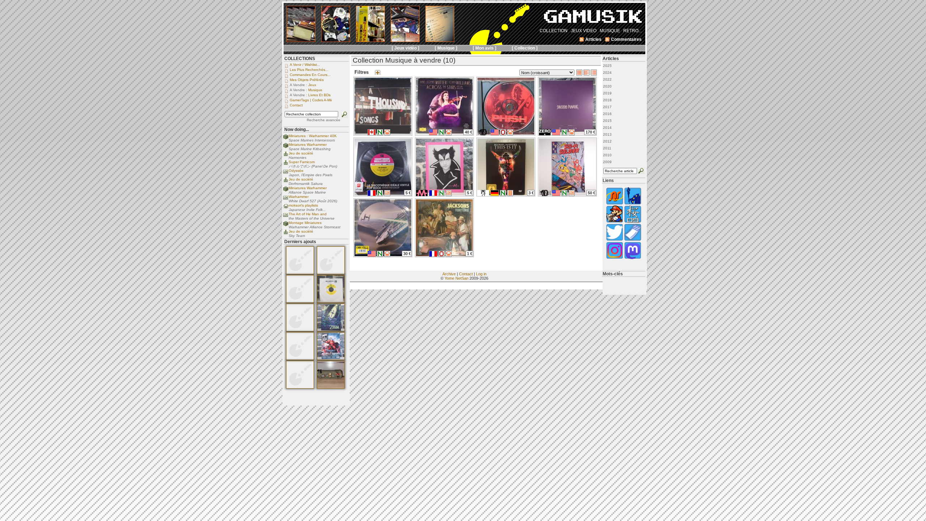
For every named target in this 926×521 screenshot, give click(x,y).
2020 (607, 86)
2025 (607, 66)
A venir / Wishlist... (305, 65)
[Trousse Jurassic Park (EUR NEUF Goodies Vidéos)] (331, 387)
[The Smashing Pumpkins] (545, 134)
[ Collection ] (525, 48)
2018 (607, 100)
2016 (607, 114)
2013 (607, 134)
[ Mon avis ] (484, 48)
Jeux (312, 85)
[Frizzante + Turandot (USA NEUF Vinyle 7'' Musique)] (331, 301)
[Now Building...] (286, 138)
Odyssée (296, 171)
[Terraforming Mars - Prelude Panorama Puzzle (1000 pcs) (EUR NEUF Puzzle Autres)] (300, 330)
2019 (607, 93)
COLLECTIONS (299, 58)
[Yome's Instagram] (615, 258)
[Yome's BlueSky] (615, 240)
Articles (611, 58)
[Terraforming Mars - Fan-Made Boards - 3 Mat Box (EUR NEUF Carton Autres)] (300, 273)
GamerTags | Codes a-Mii (311, 100)
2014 (607, 128)
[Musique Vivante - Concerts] (633, 240)
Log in (481, 274)
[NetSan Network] (615, 204)
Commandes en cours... (310, 75)
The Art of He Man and (308, 214)
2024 (607, 73)
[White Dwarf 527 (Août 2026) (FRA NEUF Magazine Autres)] (331, 358)
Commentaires (626, 39)
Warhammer (299, 197)
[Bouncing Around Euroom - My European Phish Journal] (633, 204)
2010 (607, 155)
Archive (449, 274)
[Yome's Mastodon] (633, 258)
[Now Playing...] (286, 156)
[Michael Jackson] (483, 194)
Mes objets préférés (307, 80)
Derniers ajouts (300, 241)
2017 (607, 107)
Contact (466, 274)
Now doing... (296, 129)
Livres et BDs (319, 95)
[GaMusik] (593, 19)
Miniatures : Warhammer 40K (313, 136)
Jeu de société (301, 153)
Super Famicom (302, 162)
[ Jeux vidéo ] (405, 48)
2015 (607, 121)
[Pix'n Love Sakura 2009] (633, 222)
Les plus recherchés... (309, 70)
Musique (315, 90)
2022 (607, 79)
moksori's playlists (303, 205)
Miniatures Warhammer (308, 145)
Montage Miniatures (305, 223)
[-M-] (422, 194)
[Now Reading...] (286, 173)
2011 (607, 148)
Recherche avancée (323, 120)
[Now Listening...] (286, 208)
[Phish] (483, 134)
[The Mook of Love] (615, 222)
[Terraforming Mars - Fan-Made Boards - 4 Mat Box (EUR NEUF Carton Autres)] (300, 301)
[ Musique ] (446, 48)
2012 (607, 141)
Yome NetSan (456, 278)
